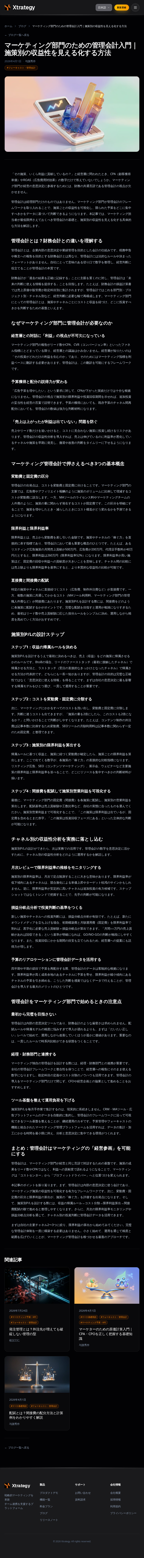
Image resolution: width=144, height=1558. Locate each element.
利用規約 (115, 1506)
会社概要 (115, 1493)
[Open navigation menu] (135, 7)
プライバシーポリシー (123, 1513)
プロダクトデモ (49, 1493)
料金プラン (46, 1506)
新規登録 (121, 7)
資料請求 (80, 1499)
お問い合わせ (83, 1493)
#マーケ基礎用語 (88, 1317)
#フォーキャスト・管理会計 (21, 67)
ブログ (22, 26)
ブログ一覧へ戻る (16, 35)
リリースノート (49, 1520)
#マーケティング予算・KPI (23, 1317)
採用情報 (115, 1499)
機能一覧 (45, 1499)
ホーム (8, 26)
